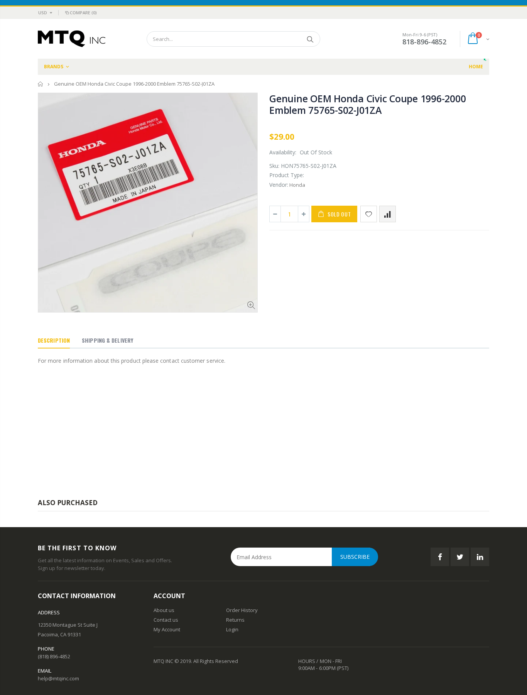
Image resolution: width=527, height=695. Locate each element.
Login (232, 629)
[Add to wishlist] (368, 214)
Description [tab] (54, 340)
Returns (235, 619)
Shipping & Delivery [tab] (107, 340)
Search (310, 39)
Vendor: (278, 184)
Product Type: (286, 175)
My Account (167, 629)
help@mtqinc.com (58, 678)
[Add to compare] (387, 214)
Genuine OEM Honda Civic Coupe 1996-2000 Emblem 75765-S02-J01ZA (367, 104)
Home (41, 83)
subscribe (355, 556)
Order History (242, 610)
